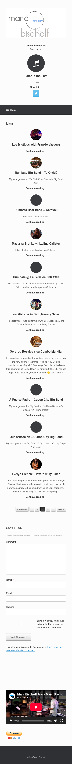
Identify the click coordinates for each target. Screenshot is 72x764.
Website (10, 606)
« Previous (22, 509)
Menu (13, 109)
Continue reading (35, 151)
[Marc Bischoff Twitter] (36, 93)
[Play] (10, 720)
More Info (35, 87)
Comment (11, 541)
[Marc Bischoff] (36, 23)
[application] (36, 707)
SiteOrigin (33, 757)
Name (10, 579)
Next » (61, 509)
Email (9, 593)
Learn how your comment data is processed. (34, 648)
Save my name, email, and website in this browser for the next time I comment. (50, 624)
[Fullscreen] (61, 720)
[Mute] (55, 720)
